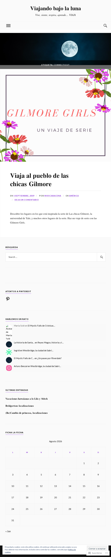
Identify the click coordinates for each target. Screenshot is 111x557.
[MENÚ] (8, 26)
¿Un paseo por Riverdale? (49, 358)
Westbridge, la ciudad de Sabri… (38, 350)
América (74, 196)
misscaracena (52, 196)
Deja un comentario (27, 200)
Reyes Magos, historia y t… (51, 342)
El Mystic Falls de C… (24, 358)
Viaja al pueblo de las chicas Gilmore (39, 179)
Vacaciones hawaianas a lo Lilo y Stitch (26, 398)
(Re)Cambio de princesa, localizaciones (26, 413)
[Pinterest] (7, 299)
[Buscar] (103, 26)
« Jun (8, 531)
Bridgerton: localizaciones (19, 406)
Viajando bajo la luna (55, 8)
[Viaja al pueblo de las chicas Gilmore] (55, 160)
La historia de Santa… (24, 342)
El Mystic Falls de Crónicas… (41, 325)
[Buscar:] (55, 257)
